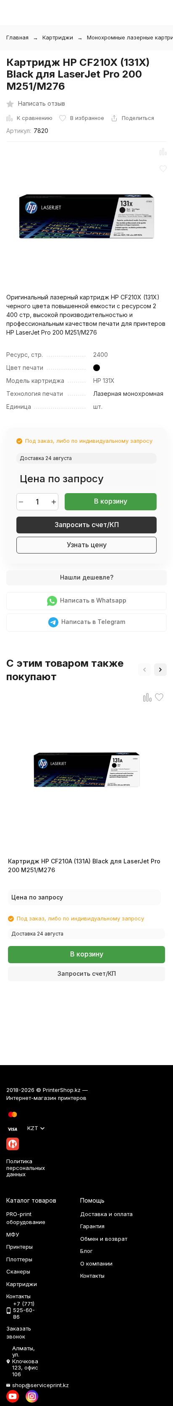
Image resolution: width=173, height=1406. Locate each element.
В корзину (110, 501)
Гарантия (92, 1226)
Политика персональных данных (25, 1167)
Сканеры (18, 1271)
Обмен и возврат (103, 1238)
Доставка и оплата (106, 1214)
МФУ (12, 1234)
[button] (144, 669)
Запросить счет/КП (87, 524)
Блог (86, 1250)
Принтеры (19, 1246)
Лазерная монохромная (128, 393)
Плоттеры (19, 1259)
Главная (17, 37)
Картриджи (57, 37)
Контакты (92, 1275)
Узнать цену (87, 545)
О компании (96, 1263)
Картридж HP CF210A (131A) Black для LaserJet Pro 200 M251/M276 (84, 865)
